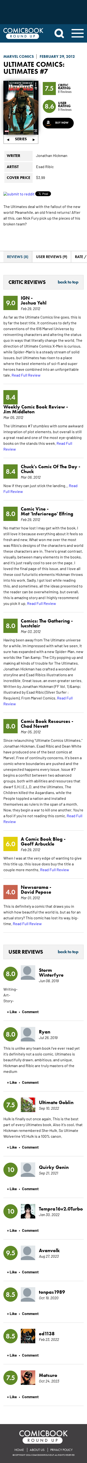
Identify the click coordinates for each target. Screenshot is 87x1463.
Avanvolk (49, 1250)
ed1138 (47, 1333)
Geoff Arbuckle (37, 843)
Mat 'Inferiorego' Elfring (47, 513)
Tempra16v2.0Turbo (58, 1208)
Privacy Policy (61, 1450)
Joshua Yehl (33, 302)
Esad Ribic (45, 166)
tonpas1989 (52, 1292)
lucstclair (30, 625)
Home (19, 1450)
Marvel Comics (18, 56)
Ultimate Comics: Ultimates (34, 67)
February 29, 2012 (57, 56)
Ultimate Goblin (56, 1102)
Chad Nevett (34, 726)
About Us (37, 1450)
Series (21, 139)
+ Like (12, 1011)
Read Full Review (26, 374)
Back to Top (68, 282)
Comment (30, 1011)
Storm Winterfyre (51, 972)
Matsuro (48, 1375)
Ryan (44, 1031)
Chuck (27, 471)
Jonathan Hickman (51, 155)
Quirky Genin (54, 1167)
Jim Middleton (19, 411)
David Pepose (36, 892)
